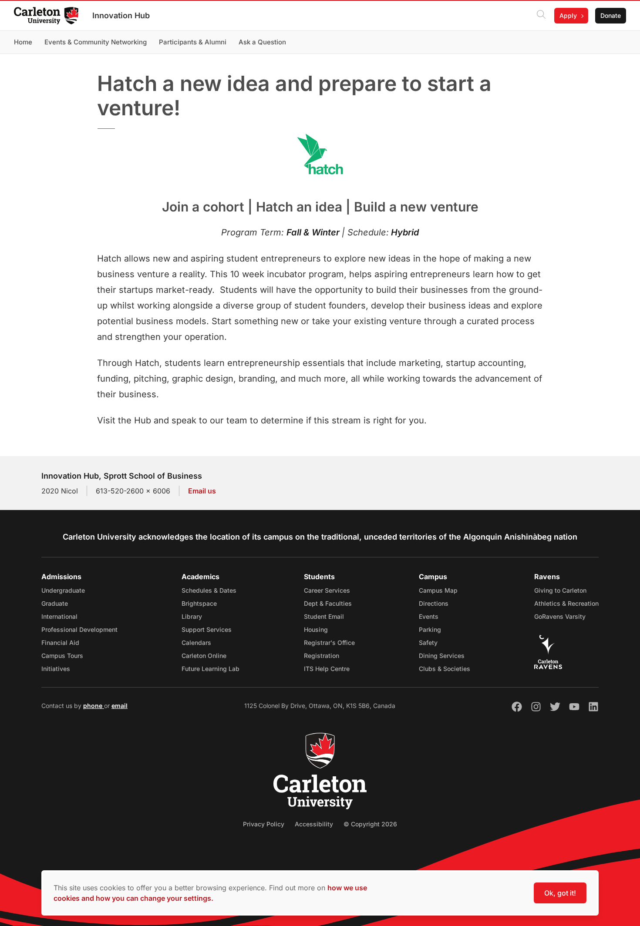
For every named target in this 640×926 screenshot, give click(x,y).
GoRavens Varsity (560, 616)
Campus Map (438, 590)
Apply (568, 15)
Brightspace (199, 603)
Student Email (324, 616)
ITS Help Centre (327, 668)
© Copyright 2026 (370, 824)
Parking (430, 629)
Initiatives (55, 668)
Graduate (54, 603)
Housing (316, 629)
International (59, 616)
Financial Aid (60, 642)
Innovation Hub (121, 15)
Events (428, 616)
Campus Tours (62, 655)
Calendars (196, 642)
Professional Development (79, 629)
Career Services (327, 590)
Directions (433, 603)
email (119, 705)
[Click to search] (541, 15)
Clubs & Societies (444, 668)
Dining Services (442, 655)
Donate (610, 15)
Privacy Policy (263, 824)
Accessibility (314, 824)
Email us (202, 490)
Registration (321, 655)
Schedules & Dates (209, 590)
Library (192, 616)
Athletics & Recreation (566, 603)
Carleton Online (204, 655)
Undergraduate (63, 590)
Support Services (207, 629)
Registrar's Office (329, 642)
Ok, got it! (560, 893)
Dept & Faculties (328, 603)
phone (93, 705)
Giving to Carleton (560, 590)
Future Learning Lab (210, 668)
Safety (428, 642)
